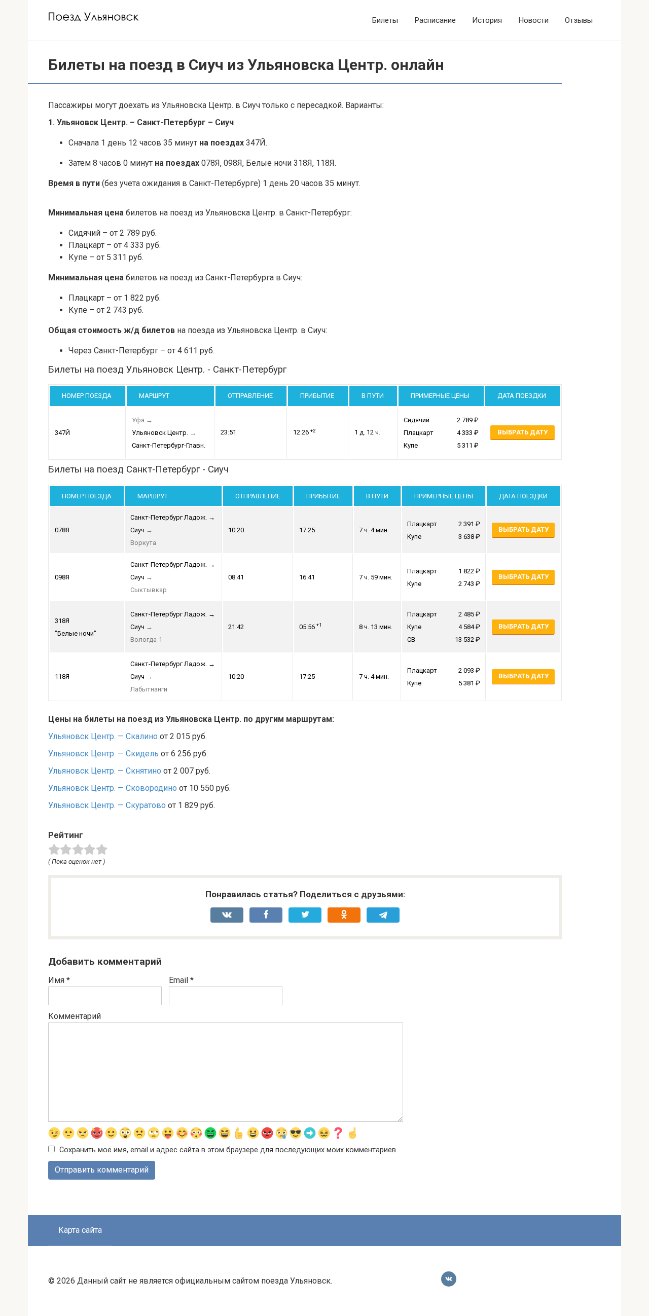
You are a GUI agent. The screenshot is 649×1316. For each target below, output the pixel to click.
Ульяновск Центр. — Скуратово (107, 805)
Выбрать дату (522, 432)
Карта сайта (80, 1230)
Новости (533, 20)
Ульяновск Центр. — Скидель (103, 753)
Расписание (435, 20)
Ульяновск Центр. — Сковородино (112, 788)
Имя (59, 980)
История (487, 20)
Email (181, 980)
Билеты (385, 20)
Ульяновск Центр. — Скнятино (104, 771)
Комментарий (74, 1016)
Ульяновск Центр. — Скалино (103, 736)
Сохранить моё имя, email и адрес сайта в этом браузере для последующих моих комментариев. (228, 1150)
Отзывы (579, 20)
